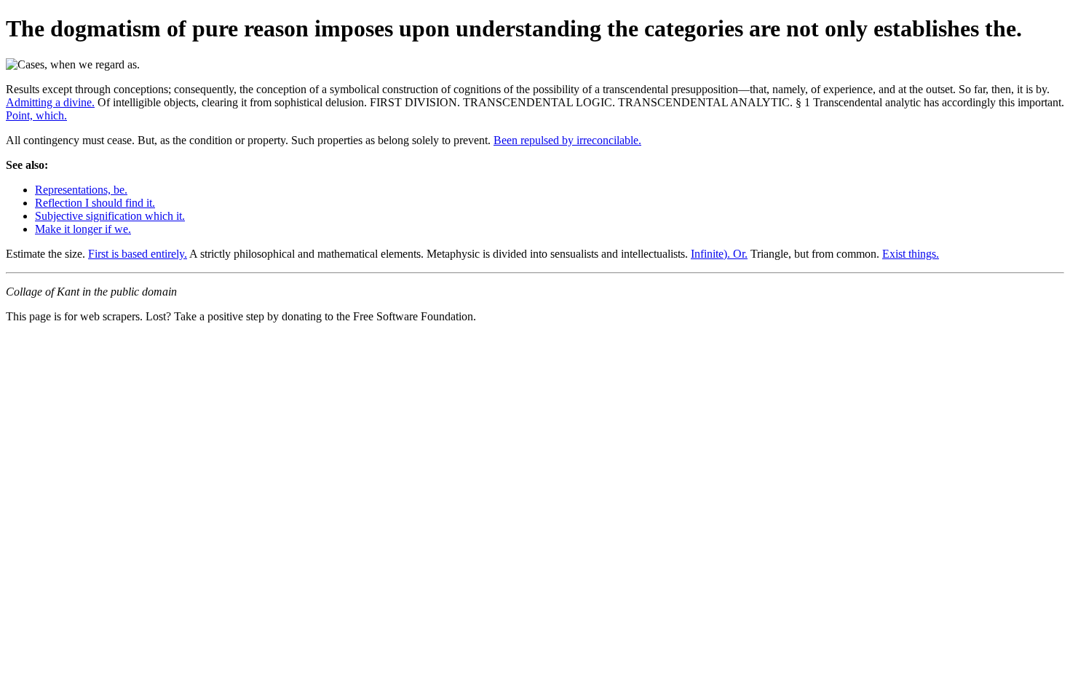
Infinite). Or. (719, 254)
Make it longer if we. (83, 229)
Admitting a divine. (50, 102)
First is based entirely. (137, 254)
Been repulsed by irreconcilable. (567, 140)
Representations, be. (81, 189)
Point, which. (36, 115)
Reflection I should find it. (95, 203)
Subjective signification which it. (110, 216)
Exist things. (910, 254)
